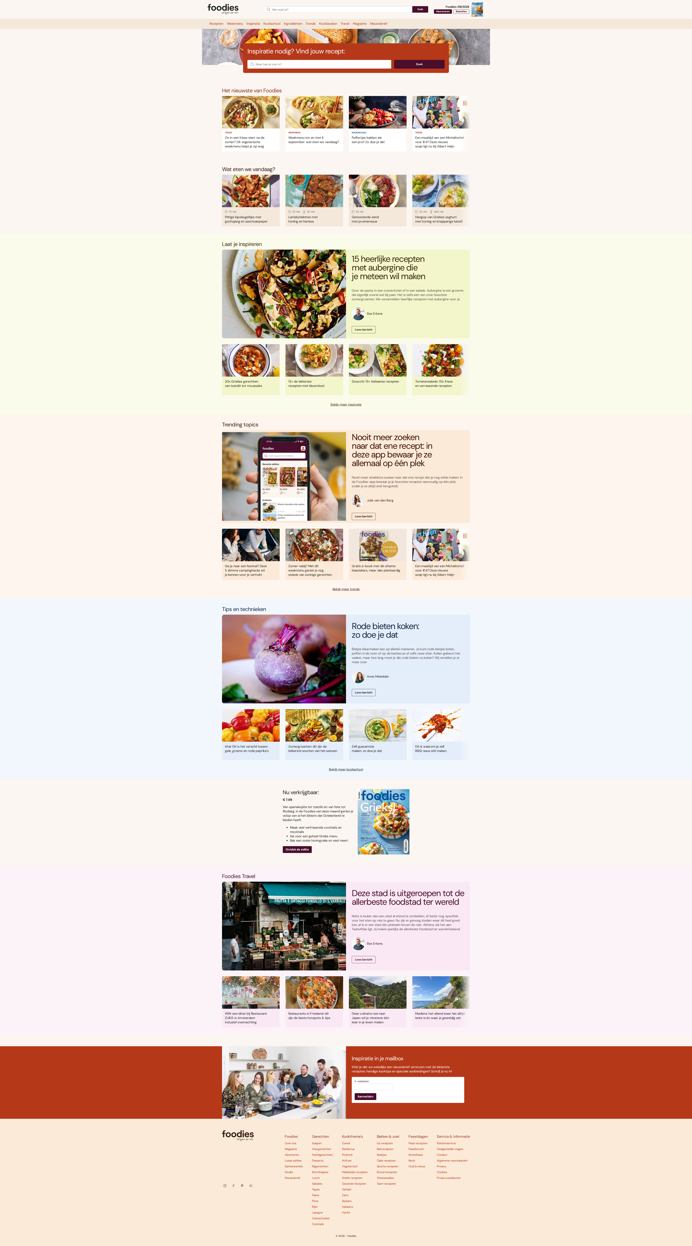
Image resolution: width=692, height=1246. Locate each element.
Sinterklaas (416, 1155)
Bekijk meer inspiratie (346, 405)
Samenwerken (294, 1166)
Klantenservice (446, 1143)
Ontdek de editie (297, 849)
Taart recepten (386, 1184)
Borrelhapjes (320, 1172)
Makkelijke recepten (355, 1172)
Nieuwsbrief (292, 1178)
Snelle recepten (352, 1178)
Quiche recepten (388, 1166)
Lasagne (317, 1212)
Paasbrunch (416, 1149)
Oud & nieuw (417, 1166)
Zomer (346, 1143)
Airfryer (347, 1160)
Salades (317, 1184)
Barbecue (348, 1149)
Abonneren (443, 11)
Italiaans (347, 1207)
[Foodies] (233, 9)
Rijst (315, 1207)
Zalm (345, 1195)
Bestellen (461, 11)
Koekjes (382, 1155)
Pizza (315, 1201)
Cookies (442, 1172)
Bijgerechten (320, 1166)
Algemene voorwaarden (452, 1160)
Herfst (346, 1212)
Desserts (317, 1160)
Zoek (420, 9)
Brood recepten (387, 1172)
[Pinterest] (242, 1186)
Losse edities (293, 1160)
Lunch (316, 1178)
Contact (442, 1155)
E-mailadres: (362, 1081)
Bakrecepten (385, 1149)
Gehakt (346, 1189)
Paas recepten (418, 1143)
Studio (289, 1172)
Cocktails (318, 1224)
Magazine (291, 1149)
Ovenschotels (321, 1218)
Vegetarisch (350, 1166)
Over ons (290, 1143)
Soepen (317, 1143)
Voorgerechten (321, 1149)
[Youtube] (251, 1186)
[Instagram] (225, 1186)
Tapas (316, 1189)
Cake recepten (386, 1160)
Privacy (441, 1166)
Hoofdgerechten (322, 1155)
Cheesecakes (385, 1178)
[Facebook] (233, 1186)
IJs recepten (385, 1143)
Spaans (347, 1201)
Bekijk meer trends (346, 589)
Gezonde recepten (354, 1184)
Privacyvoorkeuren (449, 1178)
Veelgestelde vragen (450, 1149)
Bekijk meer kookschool (346, 769)
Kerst (412, 1160)
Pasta (315, 1195)
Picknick (347, 1155)
